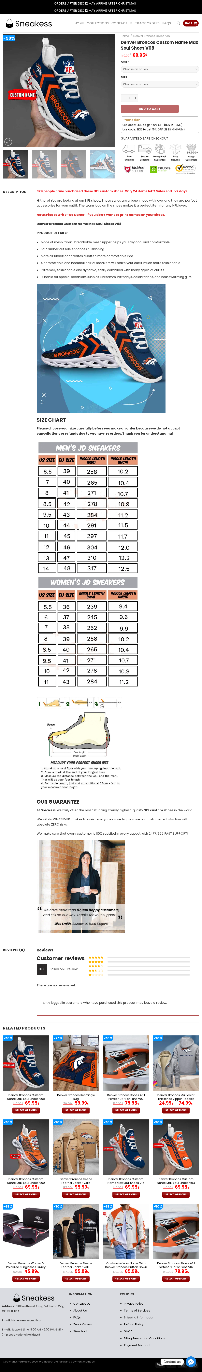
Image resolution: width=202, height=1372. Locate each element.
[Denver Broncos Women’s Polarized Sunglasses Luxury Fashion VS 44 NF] (26, 1231)
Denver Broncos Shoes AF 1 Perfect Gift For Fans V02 (126, 1097)
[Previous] (10, 90)
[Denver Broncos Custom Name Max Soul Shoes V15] (126, 1147)
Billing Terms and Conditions (144, 1338)
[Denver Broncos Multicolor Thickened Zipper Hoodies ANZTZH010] (176, 1063)
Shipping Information (139, 1317)
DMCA (128, 1331)
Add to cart (150, 109)
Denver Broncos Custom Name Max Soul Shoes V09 (26, 1181)
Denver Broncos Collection (151, 36)
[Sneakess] (28, 23)
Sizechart (80, 1331)
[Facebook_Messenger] (191, 1361)
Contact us (121, 23)
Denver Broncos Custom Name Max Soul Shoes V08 (26, 1097)
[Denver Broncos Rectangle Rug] (76, 1063)
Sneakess (48, 810)
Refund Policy (133, 1324)
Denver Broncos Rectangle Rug (76, 1097)
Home (125, 36)
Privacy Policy (133, 1303)
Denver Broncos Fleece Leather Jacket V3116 (76, 1181)
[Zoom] (8, 142)
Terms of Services (137, 1310)
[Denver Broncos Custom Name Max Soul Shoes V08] (26, 1063)
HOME (79, 23)
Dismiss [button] (142, 3)
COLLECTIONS (98, 23)
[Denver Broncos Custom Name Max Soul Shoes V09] (26, 1147)
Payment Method (137, 1345)
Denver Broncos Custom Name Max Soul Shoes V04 (176, 1181)
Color (125, 61)
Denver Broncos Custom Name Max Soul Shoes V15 (126, 1181)
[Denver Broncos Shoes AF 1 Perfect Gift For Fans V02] (126, 1063)
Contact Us (81, 1303)
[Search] (178, 23)
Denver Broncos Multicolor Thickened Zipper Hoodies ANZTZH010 (176, 1098)
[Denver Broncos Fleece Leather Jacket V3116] (76, 1147)
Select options (26, 1110)
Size (124, 76)
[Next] (107, 90)
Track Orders (147, 23)
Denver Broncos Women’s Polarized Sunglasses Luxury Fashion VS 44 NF (26, 1267)
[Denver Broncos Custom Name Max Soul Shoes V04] (176, 1147)
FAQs (166, 23)
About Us (80, 1310)
